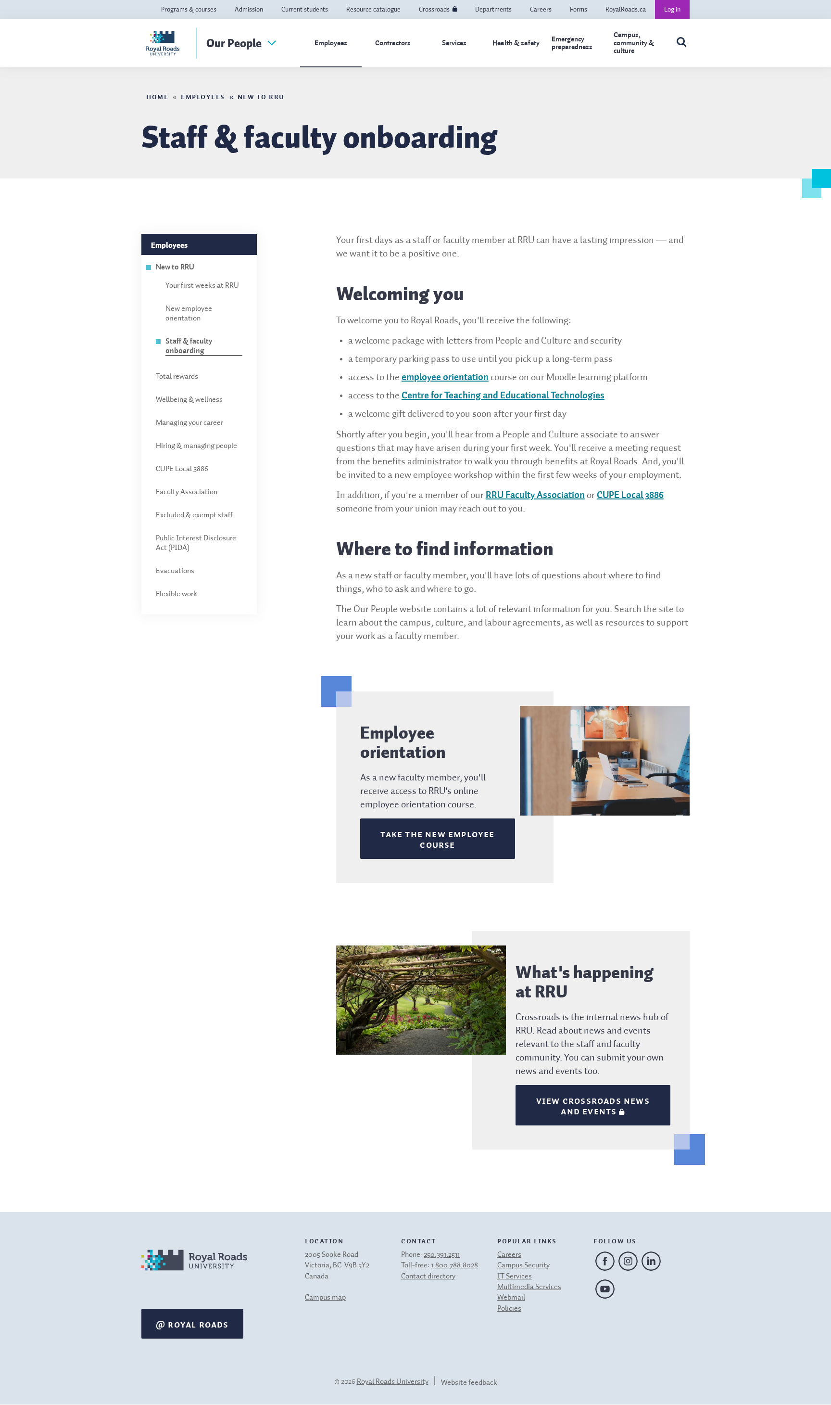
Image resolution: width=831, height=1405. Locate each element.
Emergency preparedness (572, 43)
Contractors (393, 43)
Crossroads (434, 9)
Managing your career (189, 423)
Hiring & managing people (196, 446)
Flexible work (176, 594)
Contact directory (428, 1276)
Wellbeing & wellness (189, 400)
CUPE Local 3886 (182, 469)
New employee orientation (188, 313)
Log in (672, 9)
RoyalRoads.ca (625, 9)
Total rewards (177, 377)
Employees (331, 43)
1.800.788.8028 (454, 1265)
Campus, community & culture (634, 42)
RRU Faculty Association (535, 495)
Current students (304, 9)
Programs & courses (188, 9)
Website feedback (469, 1383)
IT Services (514, 1276)
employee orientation (445, 378)
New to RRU (261, 96)
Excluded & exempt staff (194, 515)
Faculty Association (186, 492)
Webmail (511, 1298)
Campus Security (523, 1265)
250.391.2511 (442, 1255)
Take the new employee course (437, 838)
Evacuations (175, 571)
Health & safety (516, 43)
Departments (493, 9)
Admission (249, 9)
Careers (541, 9)
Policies (509, 1309)
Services (454, 43)
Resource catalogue (373, 9)
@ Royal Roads (192, 1323)
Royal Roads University (392, 1382)
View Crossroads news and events (593, 1105)
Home (157, 96)
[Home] (194, 1272)
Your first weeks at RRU (202, 286)
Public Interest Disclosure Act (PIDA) (196, 543)
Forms (578, 9)
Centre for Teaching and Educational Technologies (503, 396)
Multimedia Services (529, 1287)
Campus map (325, 1298)
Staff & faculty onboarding (189, 346)
